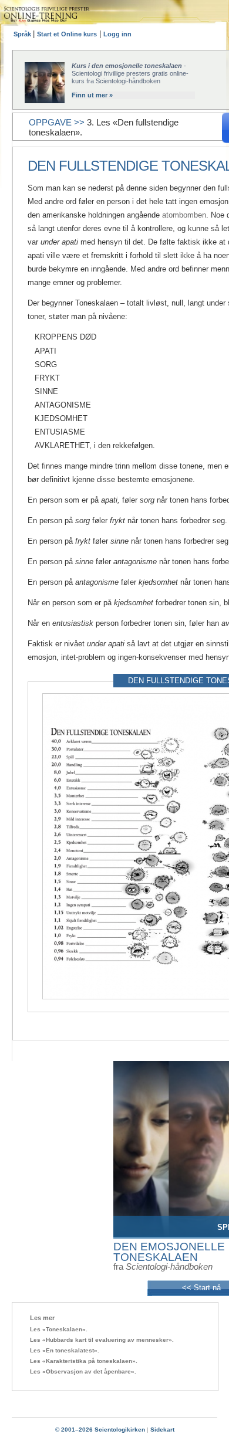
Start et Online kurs (67, 34)
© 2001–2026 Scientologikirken (100, 1429)
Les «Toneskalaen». (58, 1329)
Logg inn (117, 34)
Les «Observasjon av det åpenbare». (83, 1371)
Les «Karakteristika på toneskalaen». (83, 1361)
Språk (23, 34)
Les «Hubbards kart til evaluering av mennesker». (102, 1340)
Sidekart (162, 1429)
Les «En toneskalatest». (64, 1350)
